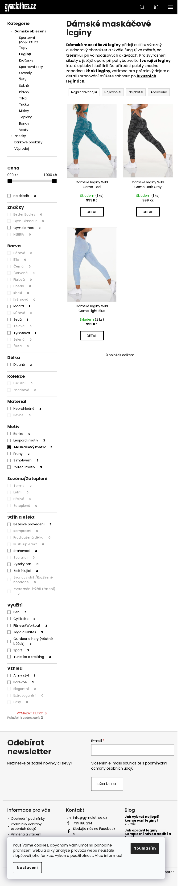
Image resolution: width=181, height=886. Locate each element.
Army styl (24, 675)
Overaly (25, 73)
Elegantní (24, 688)
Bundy (24, 123)
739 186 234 (82, 823)
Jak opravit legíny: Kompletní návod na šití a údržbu (148, 834)
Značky (20, 136)
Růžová (22, 313)
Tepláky (25, 117)
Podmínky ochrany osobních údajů (26, 826)
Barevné (23, 682)
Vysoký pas (25, 564)
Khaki (21, 293)
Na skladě (24, 195)
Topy (23, 47)
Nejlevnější (112, 92)
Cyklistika (24, 618)
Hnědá (22, 286)
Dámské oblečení (30, 31)
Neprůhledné (27, 408)
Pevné (22, 415)
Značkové (24, 390)
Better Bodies (27, 214)
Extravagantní (28, 695)
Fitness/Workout (30, 625)
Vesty (23, 129)
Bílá (19, 259)
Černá (22, 266)
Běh (19, 612)
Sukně (24, 85)
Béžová (22, 253)
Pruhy (21, 453)
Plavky (24, 92)
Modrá (21, 306)
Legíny (25, 54)
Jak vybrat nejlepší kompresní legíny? (142, 818)
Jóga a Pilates (28, 632)
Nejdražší (136, 92)
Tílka (23, 98)
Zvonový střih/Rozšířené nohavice (33, 579)
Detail (92, 211)
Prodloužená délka (31, 537)
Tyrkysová (24, 333)
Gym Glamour (28, 221)
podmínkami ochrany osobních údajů (129, 766)
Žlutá (21, 346)
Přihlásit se (107, 784)
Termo (22, 485)
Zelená (22, 339)
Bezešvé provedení (32, 524)
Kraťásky (26, 60)
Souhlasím (145, 848)
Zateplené (25, 505)
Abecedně (159, 92)
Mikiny (24, 110)
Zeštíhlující (25, 570)
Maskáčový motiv (33, 447)
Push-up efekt (28, 544)
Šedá (20, 319)
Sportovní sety (31, 66)
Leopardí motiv (29, 440)
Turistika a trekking (32, 656)
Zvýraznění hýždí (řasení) (34, 591)
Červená (24, 273)
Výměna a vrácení (26, 834)
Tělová (22, 326)
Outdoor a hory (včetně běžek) (33, 641)
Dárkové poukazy (28, 142)
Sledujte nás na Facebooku (94, 830)
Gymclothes (27, 227)
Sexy (20, 702)
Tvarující (24, 557)
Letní (21, 492)
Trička (24, 104)
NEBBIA (22, 234)
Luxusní (23, 383)
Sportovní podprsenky (28, 39)
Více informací (108, 855)
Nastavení (27, 867)
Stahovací (25, 550)
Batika (21, 433)
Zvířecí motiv (27, 467)
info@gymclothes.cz (90, 817)
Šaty (22, 79)
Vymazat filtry (30, 713)
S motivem (25, 460)
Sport (21, 650)
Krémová (24, 299)
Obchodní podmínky (28, 818)
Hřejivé (22, 498)
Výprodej (21, 148)
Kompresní (25, 530)
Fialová (22, 279)
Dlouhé (22, 364)
